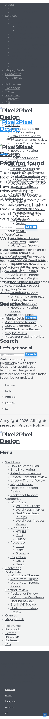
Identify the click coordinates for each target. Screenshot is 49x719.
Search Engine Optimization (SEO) (24, 57)
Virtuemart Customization (29, 45)
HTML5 (21, 231)
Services (11, 15)
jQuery (20, 539)
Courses (11, 615)
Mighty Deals (14, 70)
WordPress (18, 502)
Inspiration (18, 557)
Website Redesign (29, 26)
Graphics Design (22, 19)
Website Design (22, 23)
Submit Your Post (12, 292)
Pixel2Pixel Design (13, 257)
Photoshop (13, 568)
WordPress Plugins (24, 579)
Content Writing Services (28, 63)
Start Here (12, 462)
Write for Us (13, 77)
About (9, 5)
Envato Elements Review (28, 139)
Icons (20, 550)
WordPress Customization (29, 37)
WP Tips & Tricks (28, 506)
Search (31, 317)
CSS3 (19, 234)
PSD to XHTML (27, 30)
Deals (20, 561)
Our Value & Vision (24, 12)
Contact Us (13, 74)
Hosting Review (16, 289)
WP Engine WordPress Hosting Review (27, 298)
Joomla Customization (26, 41)
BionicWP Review (23, 604)
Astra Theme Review (25, 136)
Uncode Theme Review (27, 143)
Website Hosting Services (29, 67)
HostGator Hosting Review (24, 336)
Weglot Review (16, 333)
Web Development (24, 34)
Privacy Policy (31, 425)
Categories (13, 499)
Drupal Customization (26, 48)
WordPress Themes (24, 275)
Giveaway (23, 553)
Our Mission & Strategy (27, 8)
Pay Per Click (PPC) (24, 52)
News (20, 564)
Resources (18, 242)
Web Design (19, 528)
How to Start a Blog (19, 315)
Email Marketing (22, 132)
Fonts (20, 245)
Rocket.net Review (24, 158)
